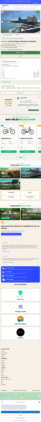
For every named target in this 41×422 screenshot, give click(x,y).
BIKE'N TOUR (20, 299)
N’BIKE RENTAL (4, 390)
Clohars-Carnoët (30, 87)
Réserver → (12, 151)
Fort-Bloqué (24, 87)
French (3, 7)
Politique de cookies (16, 420)
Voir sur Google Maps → (5, 64)
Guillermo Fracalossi (8, 262)
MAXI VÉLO (20, 338)
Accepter (20, 412)
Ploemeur (14, 87)
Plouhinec (3, 369)
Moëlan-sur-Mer (37, 87)
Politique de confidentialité (23, 420)
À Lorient (2, 351)
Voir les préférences (20, 418)
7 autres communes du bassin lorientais (15, 49)
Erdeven (2, 375)
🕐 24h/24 (37, 11)
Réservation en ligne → (20, 52)
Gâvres (2, 371)
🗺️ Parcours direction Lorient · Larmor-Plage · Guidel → (10, 65)
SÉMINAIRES (4, 358)
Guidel (19, 87)
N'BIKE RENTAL (5, 5)
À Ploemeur (3, 354)
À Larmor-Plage (4, 352)
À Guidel (2, 356)
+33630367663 (7, 1)
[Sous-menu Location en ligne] (19, 5)
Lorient (3, 87)
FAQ (2, 381)
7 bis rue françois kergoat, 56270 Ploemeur (23, 1)
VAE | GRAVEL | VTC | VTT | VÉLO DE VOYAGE (13, 43)
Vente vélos (3, 384)
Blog (2, 382)
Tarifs (20, 56)
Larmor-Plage (8, 87)
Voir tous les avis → (20, 92)
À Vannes (2, 363)
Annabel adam (6, 251)
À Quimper (3, 365)
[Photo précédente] (2, 22)
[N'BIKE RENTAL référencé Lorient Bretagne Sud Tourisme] (2, 12)
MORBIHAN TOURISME (20, 311)
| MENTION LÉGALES (36, 390)
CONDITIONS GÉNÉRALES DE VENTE (19, 390)
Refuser (20, 415)
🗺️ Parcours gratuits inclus (20, 81)
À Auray (2, 362)
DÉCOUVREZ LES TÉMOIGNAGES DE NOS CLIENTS (11, 234)
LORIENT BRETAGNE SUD (20, 324)
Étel (1, 373)
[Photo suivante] (39, 22)
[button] (39, 402)
